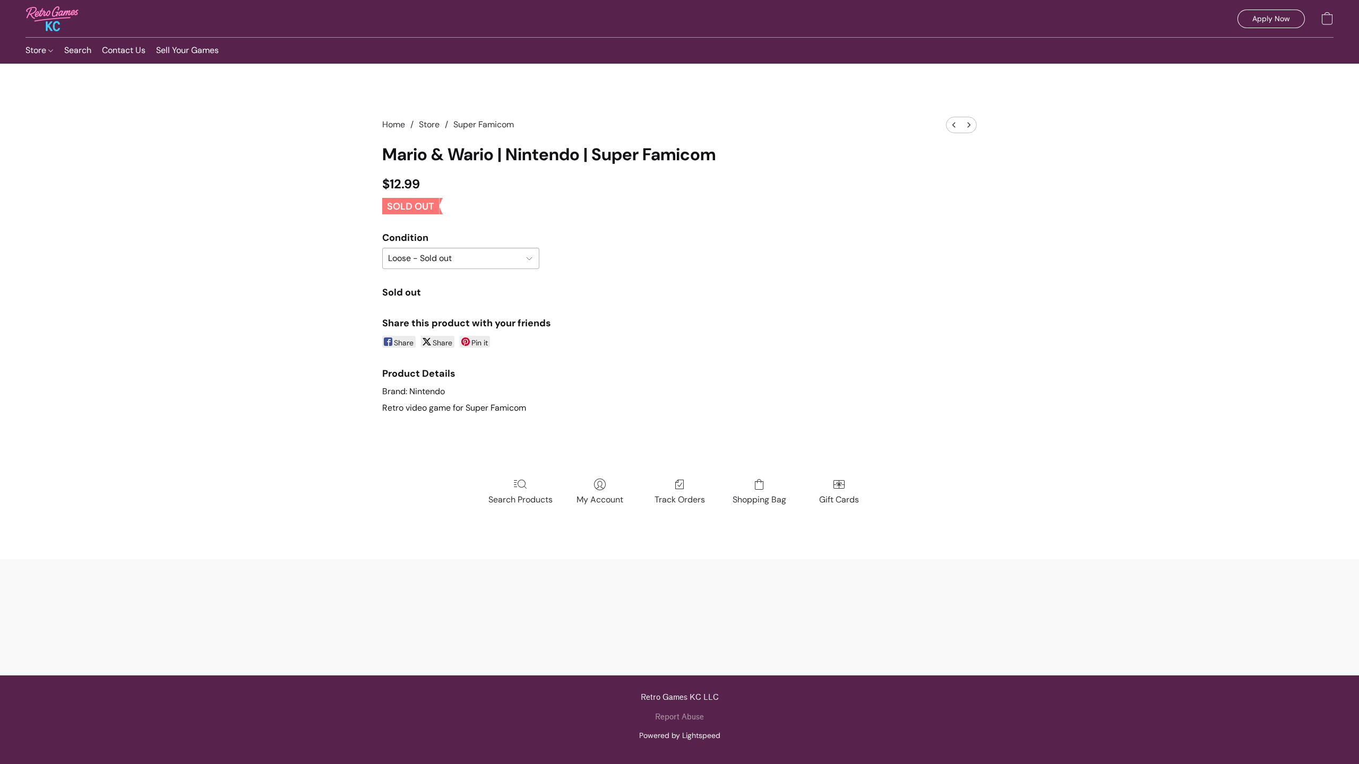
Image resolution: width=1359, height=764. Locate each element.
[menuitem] (954, 125)
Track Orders (680, 499)
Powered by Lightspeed (679, 735)
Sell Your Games (187, 50)
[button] (52, 18)
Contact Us (123, 50)
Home (393, 124)
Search (77, 50)
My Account (600, 499)
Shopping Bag (759, 499)
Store (36, 50)
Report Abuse (679, 717)
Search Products (520, 499)
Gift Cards (839, 499)
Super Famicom (483, 124)
